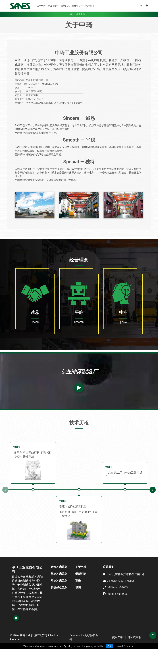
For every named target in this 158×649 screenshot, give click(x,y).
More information (124, 646)
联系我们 (89, 5)
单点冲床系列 (59, 573)
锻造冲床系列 (59, 566)
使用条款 (117, 637)
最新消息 (65, 5)
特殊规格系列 (59, 587)
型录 (78, 580)
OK (109, 646)
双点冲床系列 (59, 580)
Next (153, 490)
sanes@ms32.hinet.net (120, 580)
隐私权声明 (134, 637)
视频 (78, 587)
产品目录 (52, 5)
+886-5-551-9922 (117, 587)
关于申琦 (41, 5)
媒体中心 (76, 5)
